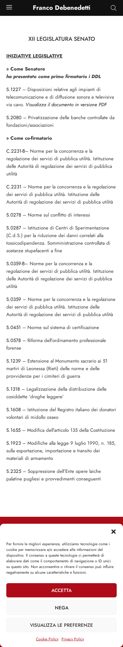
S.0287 (13, 227)
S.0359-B (15, 263)
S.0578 (13, 340)
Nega (61, 607)
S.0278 (13, 214)
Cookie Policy (47, 639)
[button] (113, 531)
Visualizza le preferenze (61, 625)
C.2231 (13, 186)
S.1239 (13, 360)
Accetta (61, 590)
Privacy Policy (73, 639)
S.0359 (13, 299)
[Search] (113, 8)
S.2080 (13, 117)
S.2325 (13, 471)
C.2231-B (15, 151)
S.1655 (13, 430)
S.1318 (13, 389)
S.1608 (13, 409)
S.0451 (13, 327)
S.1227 (13, 89)
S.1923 (13, 443)
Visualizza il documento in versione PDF (66, 104)
